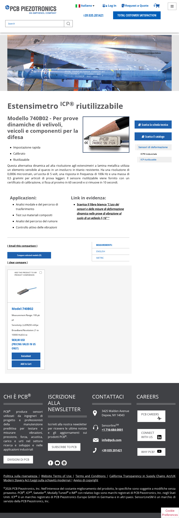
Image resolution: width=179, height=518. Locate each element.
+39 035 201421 (93, 15)
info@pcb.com (111, 440)
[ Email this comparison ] (22, 245)
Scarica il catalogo (154, 137)
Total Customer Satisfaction (136, 15)
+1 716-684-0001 (112, 430)
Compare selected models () (29, 255)
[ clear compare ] (17, 262)
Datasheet (26, 356)
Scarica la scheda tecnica (155, 125)
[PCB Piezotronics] (30, 9)
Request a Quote (136, 6)
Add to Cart (26, 364)
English (101, 251)
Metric (100, 257)
